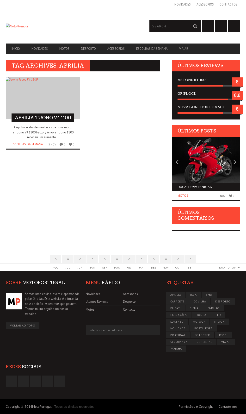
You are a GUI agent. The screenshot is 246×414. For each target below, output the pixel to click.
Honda (201, 315)
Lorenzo (177, 321)
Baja (193, 294)
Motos (64, 49)
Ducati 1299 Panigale (195, 187)
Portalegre (203, 328)
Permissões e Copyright (196, 406)
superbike (204, 342)
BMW (209, 294)
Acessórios (205, 4)
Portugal (178, 335)
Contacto (129, 309)
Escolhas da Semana (152, 49)
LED (218, 315)
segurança (179, 342)
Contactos (228, 4)
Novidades (182, 4)
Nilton (219, 321)
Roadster (202, 335)
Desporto (88, 49)
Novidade (177, 328)
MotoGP (199, 321)
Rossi (223, 335)
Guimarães (178, 315)
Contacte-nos (228, 406)
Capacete (177, 301)
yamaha (176, 348)
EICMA (194, 308)
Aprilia (175, 294)
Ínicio (16, 49)
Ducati (175, 308)
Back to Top (227, 267)
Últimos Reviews (97, 302)
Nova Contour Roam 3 (201, 107)
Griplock (187, 93)
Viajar (183, 49)
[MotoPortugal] (64, 26)
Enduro (214, 308)
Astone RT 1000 (193, 80)
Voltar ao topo (22, 325)
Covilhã (200, 301)
